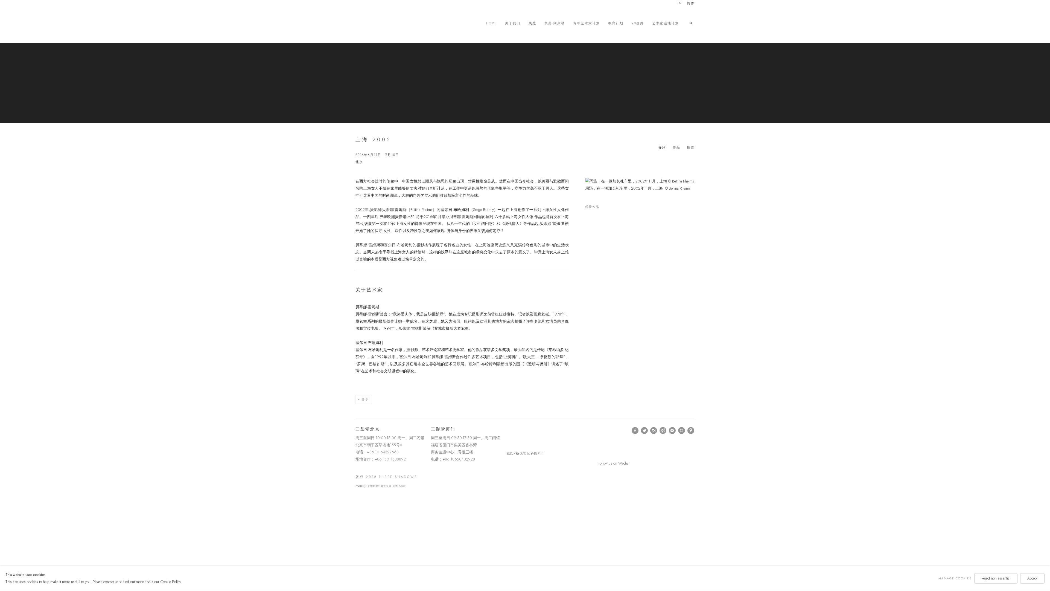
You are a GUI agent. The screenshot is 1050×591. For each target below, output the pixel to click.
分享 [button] (365, 399)
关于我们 (512, 23)
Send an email (681, 430)
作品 (676, 147)
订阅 (672, 430)
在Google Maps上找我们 (691, 430)
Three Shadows (393, 23)
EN (679, 3)
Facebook (635, 430)
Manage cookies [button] (367, 485)
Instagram (653, 430)
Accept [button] (1032, 578)
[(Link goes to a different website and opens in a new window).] (507, 430)
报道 (691, 147)
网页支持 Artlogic (393, 486)
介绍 (662, 147)
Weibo (663, 430)
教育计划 (615, 23)
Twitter (644, 430)
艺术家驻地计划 (665, 23)
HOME (491, 23)
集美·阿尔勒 (554, 23)
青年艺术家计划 (586, 23)
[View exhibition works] (640, 181)
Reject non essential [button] (995, 578)
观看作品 (592, 207)
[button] (692, 23)
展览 (532, 23)
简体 (691, 3)
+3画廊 (638, 23)
